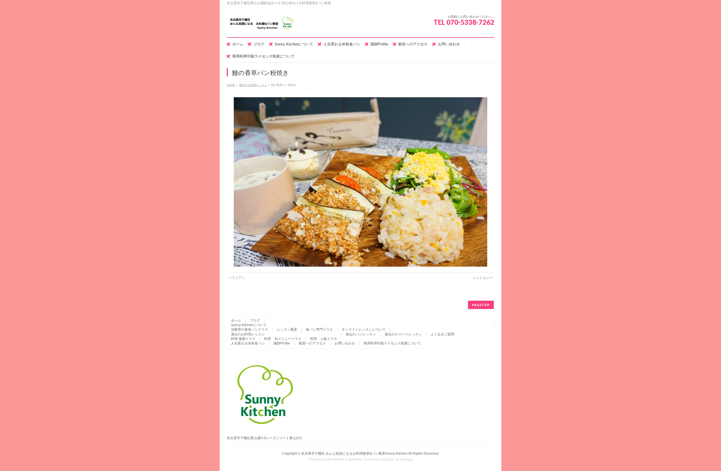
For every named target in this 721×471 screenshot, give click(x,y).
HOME (231, 85)
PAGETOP (481, 305)
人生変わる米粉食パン (248, 343)
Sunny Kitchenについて (249, 325)
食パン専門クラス (319, 329)
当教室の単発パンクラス (249, 329)
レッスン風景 (287, 329)
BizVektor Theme (361, 459)
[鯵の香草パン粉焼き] (361, 182)
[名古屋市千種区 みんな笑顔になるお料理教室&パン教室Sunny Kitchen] (262, 25)
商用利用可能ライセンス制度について (392, 343)
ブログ (255, 320)
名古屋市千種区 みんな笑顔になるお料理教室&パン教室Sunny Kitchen (354, 453)
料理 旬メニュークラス (282, 339)
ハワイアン (236, 278)
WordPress (335, 459)
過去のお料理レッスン (253, 85)
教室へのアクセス (312, 343)
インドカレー (483, 278)
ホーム (236, 320)
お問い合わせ (345, 343)
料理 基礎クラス (243, 339)
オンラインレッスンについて (364, 329)
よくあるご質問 (442, 334)
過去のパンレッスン (361, 334)
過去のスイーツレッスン (403, 334)
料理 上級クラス (323, 339)
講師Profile (281, 343)
